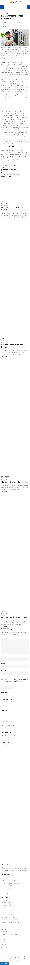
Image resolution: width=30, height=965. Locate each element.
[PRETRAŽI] (25, 7)
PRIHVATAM (4, 963)
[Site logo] (15, 2)
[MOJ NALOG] (28, 6)
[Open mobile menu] (2, 6)
